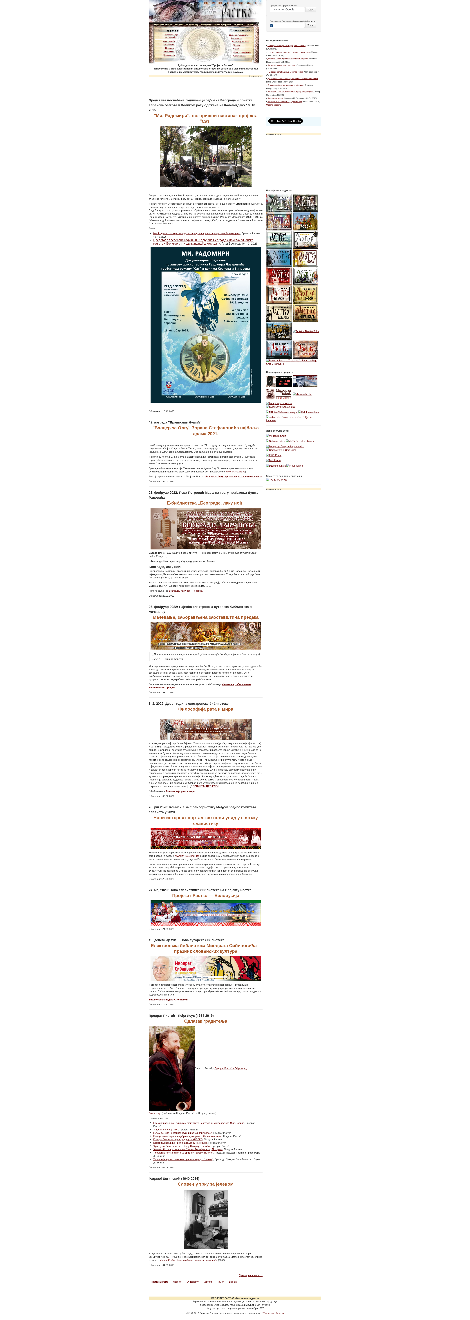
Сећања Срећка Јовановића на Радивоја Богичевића (188, 1260)
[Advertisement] (206, 84)
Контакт (207, 1281)
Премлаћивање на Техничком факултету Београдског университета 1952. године (198, 1123)
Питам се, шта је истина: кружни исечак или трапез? (182, 1132)
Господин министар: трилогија (281, 65)
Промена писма (159, 1281)
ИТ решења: (273, 1313)
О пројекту (193, 1281)
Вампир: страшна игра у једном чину (284, 101)
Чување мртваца (275, 98)
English (233, 1281)
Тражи (311, 9)
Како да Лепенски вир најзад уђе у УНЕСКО (178, 1139)
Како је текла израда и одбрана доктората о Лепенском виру (187, 1136)
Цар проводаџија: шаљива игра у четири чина (288, 51)
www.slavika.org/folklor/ (187, 855)
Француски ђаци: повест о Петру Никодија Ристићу (181, 1146)
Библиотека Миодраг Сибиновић (168, 999)
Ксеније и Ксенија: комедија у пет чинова (286, 45)
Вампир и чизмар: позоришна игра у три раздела (290, 91)
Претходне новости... (251, 1275)
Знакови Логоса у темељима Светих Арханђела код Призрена (188, 1149)
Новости (177, 1281)
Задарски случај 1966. (165, 1129)
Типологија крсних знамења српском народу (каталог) (183, 1152)
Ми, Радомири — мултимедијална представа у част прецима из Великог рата (196, 233)
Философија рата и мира (180, 791)
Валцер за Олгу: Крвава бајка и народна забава (233, 476)
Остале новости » (274, 104)
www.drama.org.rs (235, 471)
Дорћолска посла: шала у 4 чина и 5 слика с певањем (292, 78)
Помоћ (220, 1281)
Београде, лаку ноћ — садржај (186, 590)
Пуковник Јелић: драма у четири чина (285, 71)
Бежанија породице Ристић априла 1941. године (180, 1142)
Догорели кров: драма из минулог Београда (287, 58)
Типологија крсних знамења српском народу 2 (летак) (183, 1159)
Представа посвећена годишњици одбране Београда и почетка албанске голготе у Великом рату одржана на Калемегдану (203, 241)
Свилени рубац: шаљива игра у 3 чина (285, 84)
